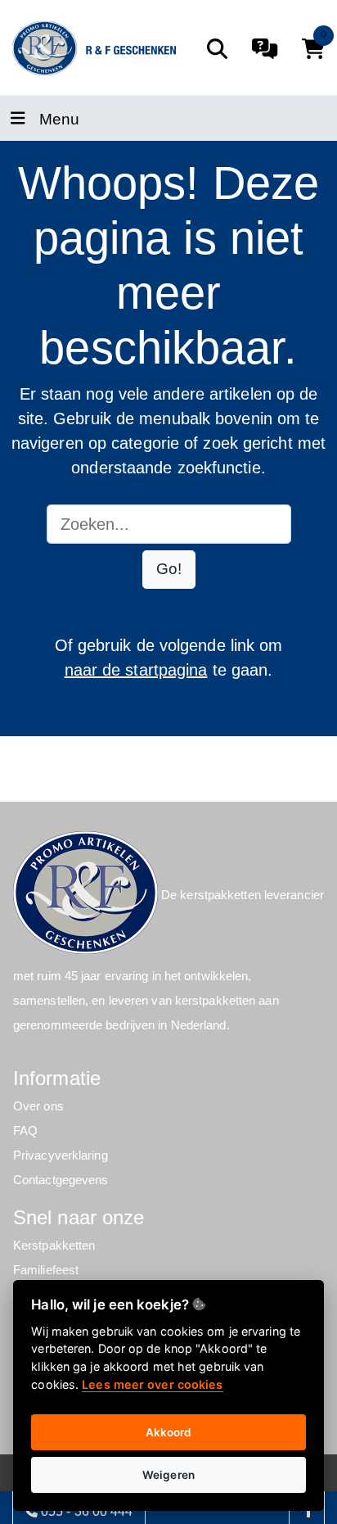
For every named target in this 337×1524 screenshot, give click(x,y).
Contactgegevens (61, 1180)
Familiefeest (46, 1270)
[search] (217, 48)
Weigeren (168, 1474)
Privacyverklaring (60, 1155)
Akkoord (169, 1432)
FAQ (25, 1130)
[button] (168, 569)
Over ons (38, 1106)
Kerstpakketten (54, 1245)
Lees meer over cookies (152, 1384)
